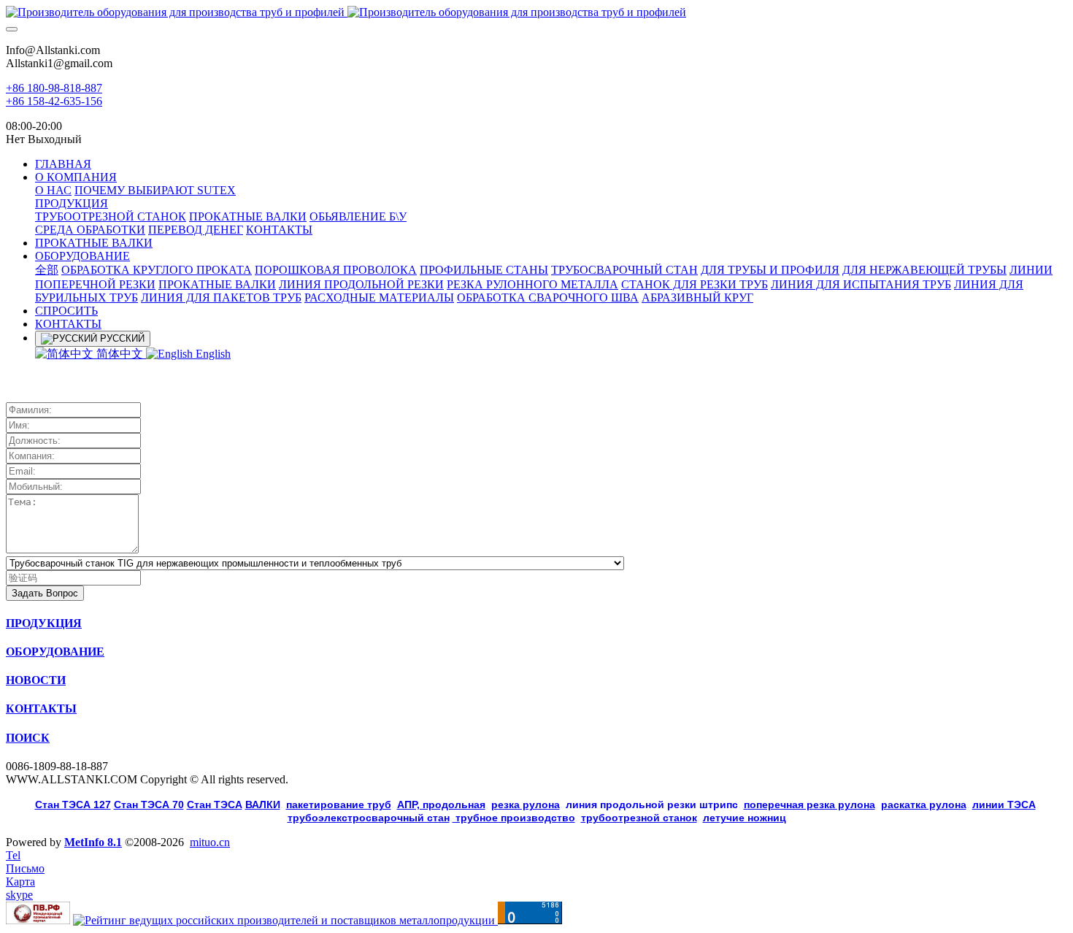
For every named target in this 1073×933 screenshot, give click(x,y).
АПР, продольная (441, 804)
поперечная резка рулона (809, 804)
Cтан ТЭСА (214, 804)
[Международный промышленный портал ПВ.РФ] (38, 920)
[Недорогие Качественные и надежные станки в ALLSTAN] (536, 12)
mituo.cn (210, 842)
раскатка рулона (923, 804)
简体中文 (119, 354)
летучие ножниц (744, 817)
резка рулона (525, 804)
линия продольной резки (652, 804)
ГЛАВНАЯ (63, 164)
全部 (46, 270)
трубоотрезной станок (639, 817)
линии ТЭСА (1004, 804)
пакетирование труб (338, 804)
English (212, 354)
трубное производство (514, 817)
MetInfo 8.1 (93, 842)
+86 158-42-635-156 (54, 101)
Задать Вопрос (45, 593)
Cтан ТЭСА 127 (73, 804)
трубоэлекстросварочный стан (369, 817)
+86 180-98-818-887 (54, 88)
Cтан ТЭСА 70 (149, 804)
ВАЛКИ (262, 804)
